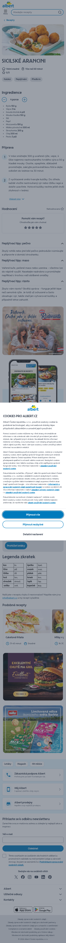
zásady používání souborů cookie (42, 503)
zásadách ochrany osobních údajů (45, 490)
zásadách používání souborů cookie (20, 492)
